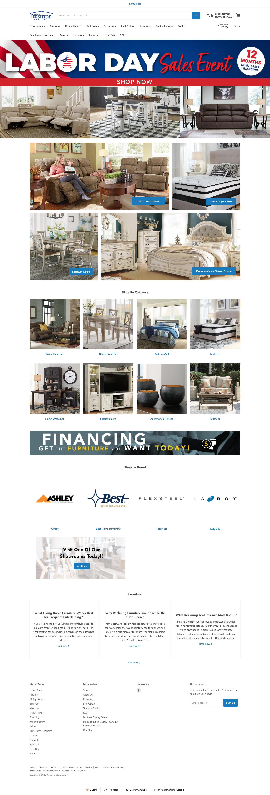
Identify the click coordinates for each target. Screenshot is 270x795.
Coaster (63, 34)
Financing (145, 25)
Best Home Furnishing (42, 34)
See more (133, 662)
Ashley (181, 25)
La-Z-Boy (110, 34)
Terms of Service (91, 708)
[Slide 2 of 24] (135, 89)
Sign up (230, 702)
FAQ (85, 712)
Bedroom (91, 25)
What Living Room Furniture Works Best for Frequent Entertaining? (63, 615)
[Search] (196, 15)
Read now (62, 645)
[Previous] (8, 89)
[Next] (261, 89)
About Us (88, 694)
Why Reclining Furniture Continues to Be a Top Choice (135, 615)
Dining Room (72, 25)
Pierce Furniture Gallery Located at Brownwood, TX (52, 770)
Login (237, 26)
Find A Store (128, 25)
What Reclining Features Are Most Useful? (206, 615)
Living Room (36, 25)
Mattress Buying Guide (95, 717)
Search (86, 690)
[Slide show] (135, 89)
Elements (78, 34)
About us (109, 25)
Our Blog (87, 730)
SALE (123, 34)
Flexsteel (94, 34)
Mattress (55, 25)
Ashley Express (164, 25)
